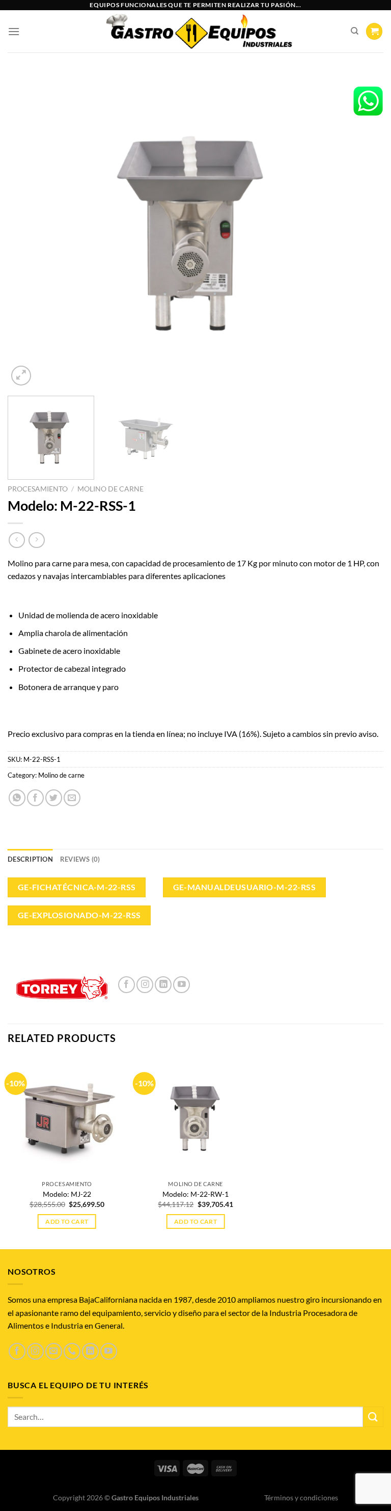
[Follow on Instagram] (144, 984)
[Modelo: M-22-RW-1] (195, 1116)
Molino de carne (110, 489)
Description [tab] (30, 859)
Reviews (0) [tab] (80, 859)
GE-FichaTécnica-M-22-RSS (77, 887)
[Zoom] (21, 376)
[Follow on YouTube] (181, 984)
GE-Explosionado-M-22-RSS (79, 915)
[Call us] (72, 1351)
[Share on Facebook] (35, 797)
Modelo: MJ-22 (67, 1194)
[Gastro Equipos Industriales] (198, 31)
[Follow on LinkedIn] (163, 984)
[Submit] (373, 1416)
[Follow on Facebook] (126, 984)
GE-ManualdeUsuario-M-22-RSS (244, 887)
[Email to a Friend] (72, 797)
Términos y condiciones (301, 1497)
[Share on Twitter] (53, 797)
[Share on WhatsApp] (17, 797)
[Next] (363, 230)
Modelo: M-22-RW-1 (195, 1194)
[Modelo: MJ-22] (67, 1116)
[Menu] (14, 31)
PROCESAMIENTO (38, 489)
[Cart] (374, 31)
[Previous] (28, 230)
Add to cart (66, 1221)
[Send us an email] (53, 1351)
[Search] (354, 31)
